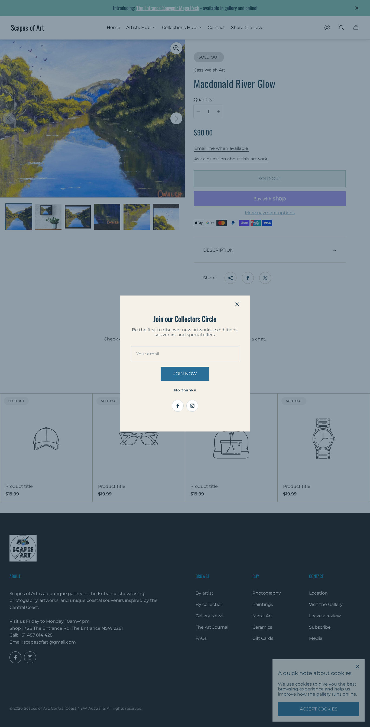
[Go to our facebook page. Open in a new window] (178, 406)
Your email (147, 354)
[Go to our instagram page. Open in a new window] (192, 406)
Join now (185, 373)
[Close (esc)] (237, 304)
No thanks (185, 390)
